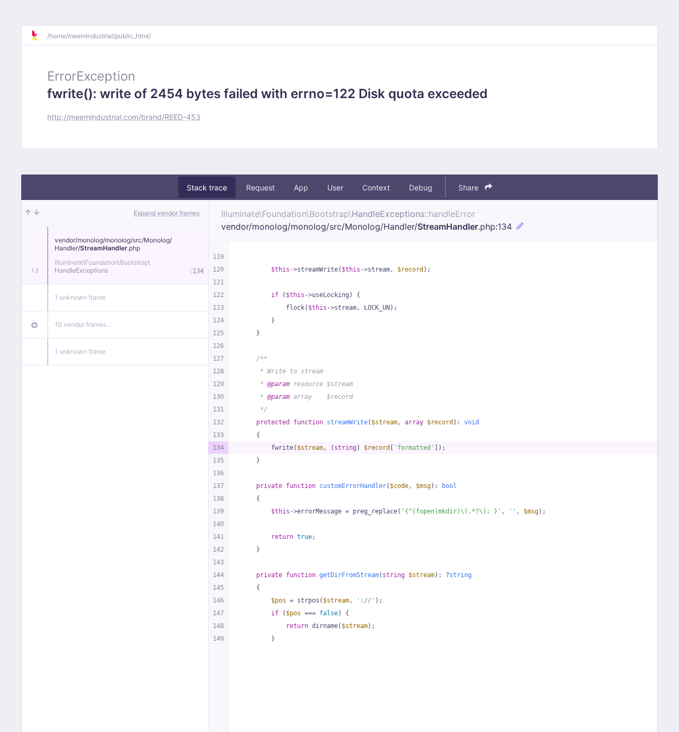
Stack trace (207, 187)
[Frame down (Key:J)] (36, 213)
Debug (420, 187)
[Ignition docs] (38, 35)
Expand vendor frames (166, 213)
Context (376, 187)
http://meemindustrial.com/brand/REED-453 (124, 116)
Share (469, 187)
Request (260, 187)
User (335, 187)
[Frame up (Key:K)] (28, 213)
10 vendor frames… (83, 324)
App (301, 187)
